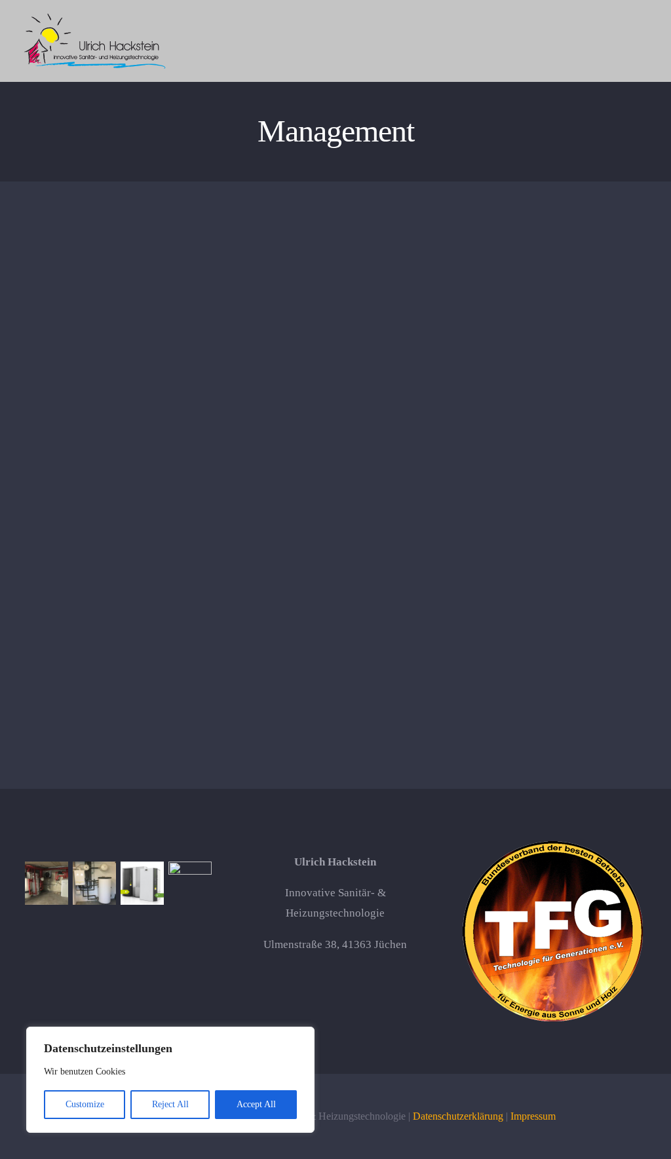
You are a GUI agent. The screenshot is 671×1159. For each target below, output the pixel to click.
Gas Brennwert (174, 351)
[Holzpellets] (142, 883)
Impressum (533, 1116)
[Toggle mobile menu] (646, 41)
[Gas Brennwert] (94, 883)
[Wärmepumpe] (46, 883)
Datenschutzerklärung (458, 1116)
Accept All (256, 1104)
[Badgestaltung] (190, 883)
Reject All (170, 1104)
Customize (85, 1104)
